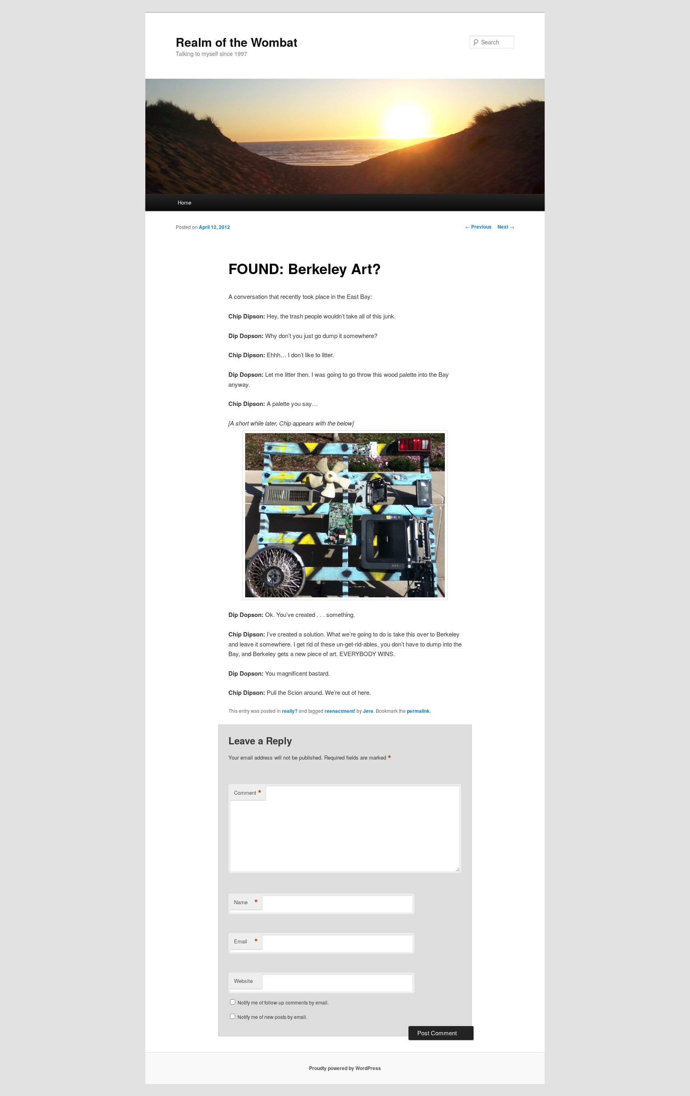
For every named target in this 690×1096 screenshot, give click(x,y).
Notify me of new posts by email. (272, 1016)
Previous (478, 226)
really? (289, 710)
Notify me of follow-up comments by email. (283, 1002)
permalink (418, 710)
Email (246, 941)
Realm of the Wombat (236, 41)
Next (506, 226)
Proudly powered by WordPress (345, 1068)
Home (184, 202)
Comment (248, 792)
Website (243, 981)
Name (246, 902)
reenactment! (340, 710)
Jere (368, 710)
